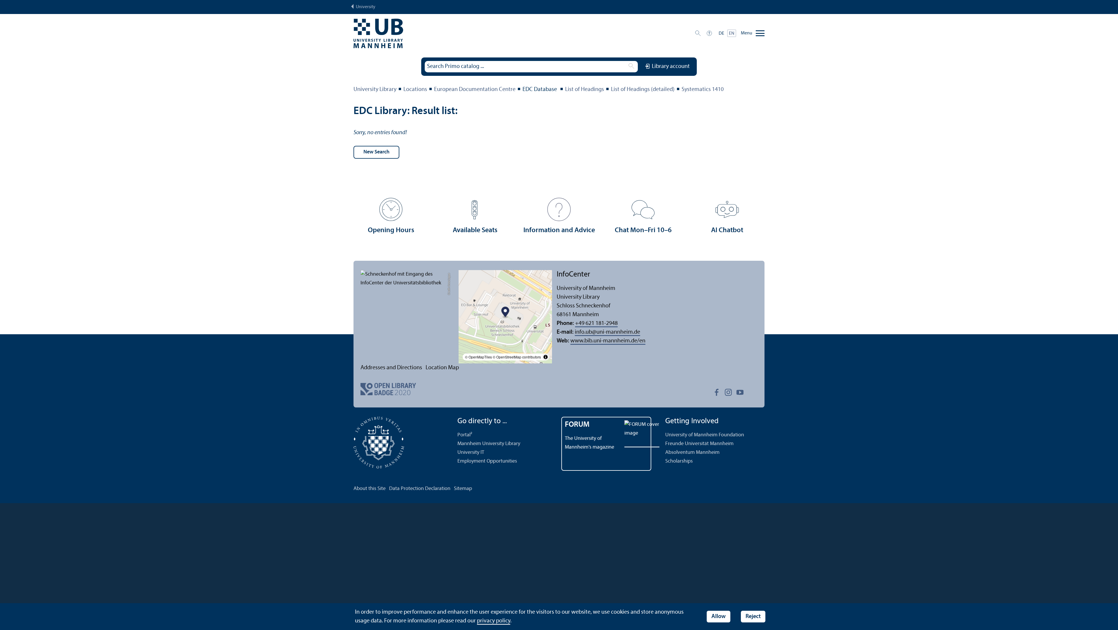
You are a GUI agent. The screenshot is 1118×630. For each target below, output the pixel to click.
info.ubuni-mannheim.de (607, 332)
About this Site (369, 488)
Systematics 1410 (703, 89)
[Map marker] (505, 313)
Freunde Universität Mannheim (699, 444)
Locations (415, 89)
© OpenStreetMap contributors (517, 356)
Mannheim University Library (488, 444)
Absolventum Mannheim (692, 452)
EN (731, 33)
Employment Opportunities (487, 461)
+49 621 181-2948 (596, 323)
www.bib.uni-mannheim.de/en (607, 341)
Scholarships (679, 461)
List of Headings (584, 89)
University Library (374, 89)
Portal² (464, 435)
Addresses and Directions (391, 368)
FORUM (577, 425)
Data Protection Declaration (419, 488)
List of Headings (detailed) (643, 89)
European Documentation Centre (475, 89)
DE (721, 33)
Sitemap (463, 488)
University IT (470, 452)
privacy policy (493, 621)
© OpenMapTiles (478, 356)
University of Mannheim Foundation (704, 435)
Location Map (442, 368)
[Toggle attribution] (545, 357)
